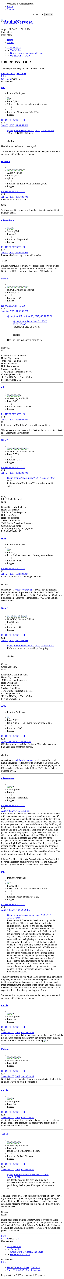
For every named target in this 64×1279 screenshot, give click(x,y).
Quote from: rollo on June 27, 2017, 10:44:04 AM (30, 645)
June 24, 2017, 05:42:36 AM (14, 252)
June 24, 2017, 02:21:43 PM (14, 419)
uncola (4, 1005)
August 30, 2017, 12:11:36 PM (15, 811)
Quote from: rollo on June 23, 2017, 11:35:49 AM (30, 130)
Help (9, 1267)
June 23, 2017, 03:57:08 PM (14, 197)
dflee (3, 387)
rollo (3, 538)
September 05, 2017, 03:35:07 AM (17, 1032)
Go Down (6, 79)
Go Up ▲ (35, 1267)
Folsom (4, 1049)
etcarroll (5, 161)
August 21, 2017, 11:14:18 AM (16, 741)
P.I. (3, 87)
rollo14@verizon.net (24, 589)
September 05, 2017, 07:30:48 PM (17, 1169)
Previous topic (8, 73)
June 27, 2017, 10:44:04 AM (14, 574)
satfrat (4, 1134)
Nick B (4, 278)
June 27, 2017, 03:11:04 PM (14, 640)
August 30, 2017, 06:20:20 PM (16, 910)
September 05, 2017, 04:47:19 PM (17, 1117)
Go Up (4, 1238)
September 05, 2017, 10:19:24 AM (17, 1076)
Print (3, 76)
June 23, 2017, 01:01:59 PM (14, 125)
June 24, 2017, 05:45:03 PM (14, 473)
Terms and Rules (21, 1267)
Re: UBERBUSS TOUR (13, 120)
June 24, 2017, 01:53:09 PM (14, 311)
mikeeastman (7, 220)
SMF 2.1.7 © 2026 (16, 1270)
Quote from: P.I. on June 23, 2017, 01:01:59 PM (30, 316)
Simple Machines (34, 1270)
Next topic (21, 73)
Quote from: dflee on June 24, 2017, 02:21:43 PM (30, 478)
